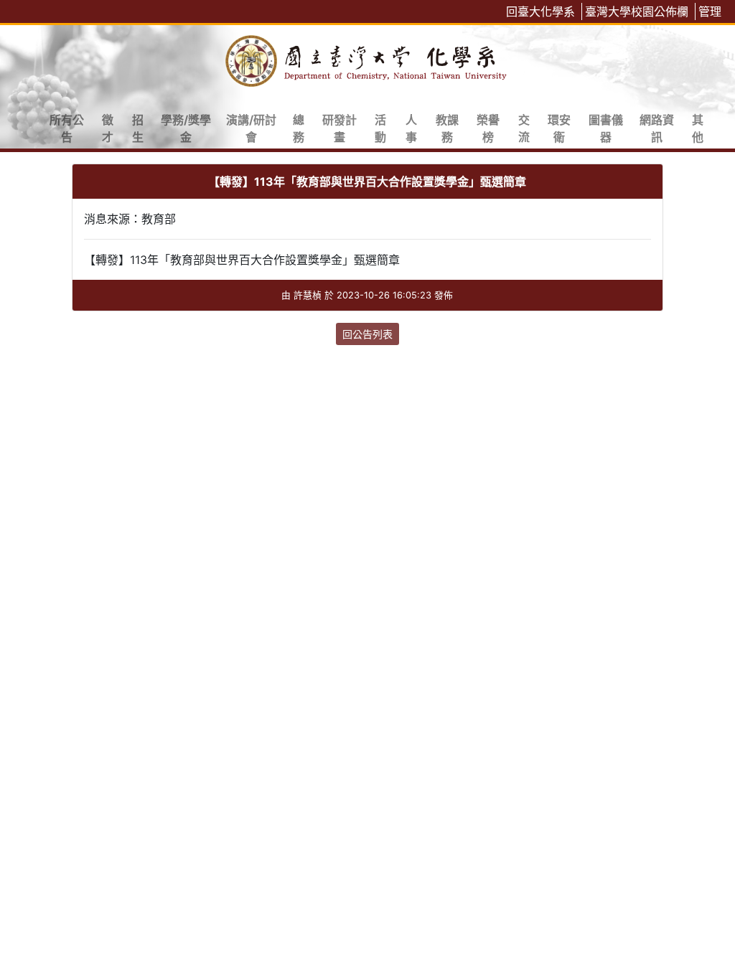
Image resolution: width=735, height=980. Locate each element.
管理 (709, 11)
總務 (298, 128)
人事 (411, 128)
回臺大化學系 (540, 11)
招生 (138, 128)
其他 (697, 128)
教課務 (447, 128)
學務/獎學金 (186, 128)
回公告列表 (367, 334)
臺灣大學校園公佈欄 (636, 11)
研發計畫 (339, 128)
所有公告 (67, 128)
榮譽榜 (488, 128)
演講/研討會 (251, 128)
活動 (380, 128)
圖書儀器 (606, 128)
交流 (524, 128)
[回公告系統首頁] (367, 58)
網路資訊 (657, 128)
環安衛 (559, 128)
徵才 (107, 128)
